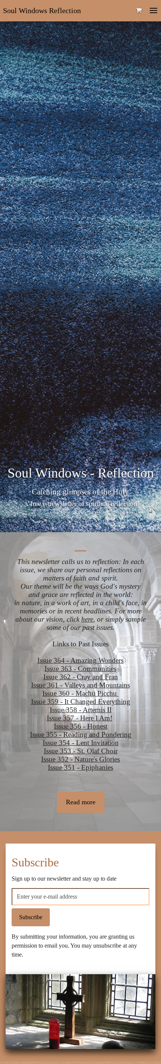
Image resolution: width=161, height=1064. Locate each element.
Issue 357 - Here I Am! (79, 718)
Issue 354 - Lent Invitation (81, 743)
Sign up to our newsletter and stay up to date (64, 878)
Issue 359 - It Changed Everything (80, 701)
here (87, 619)
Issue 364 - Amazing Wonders (80, 660)
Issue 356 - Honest (80, 726)
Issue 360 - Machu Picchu (80, 693)
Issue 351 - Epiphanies (80, 767)
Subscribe (35, 862)
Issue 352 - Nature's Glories (80, 759)
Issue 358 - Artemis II (81, 710)
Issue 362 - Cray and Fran (80, 677)
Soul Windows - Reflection (80, 473)
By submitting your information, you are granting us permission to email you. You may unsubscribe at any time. (74, 945)
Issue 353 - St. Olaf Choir (81, 751)
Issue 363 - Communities (80, 669)
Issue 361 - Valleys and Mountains (80, 685)
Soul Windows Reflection (42, 10)
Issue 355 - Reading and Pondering (80, 734)
